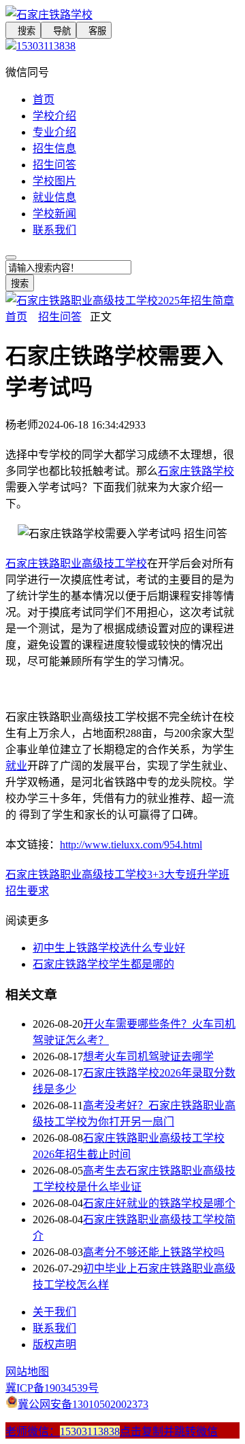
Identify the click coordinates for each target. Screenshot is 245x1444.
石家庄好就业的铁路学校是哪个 (159, 1203)
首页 (43, 99)
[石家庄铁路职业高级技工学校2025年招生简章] (119, 300)
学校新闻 (54, 213)
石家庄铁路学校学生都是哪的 (103, 964)
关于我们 (54, 1312)
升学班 (213, 874)
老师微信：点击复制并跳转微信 (111, 1431)
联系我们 (54, 230)
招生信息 (54, 148)
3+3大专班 (172, 874)
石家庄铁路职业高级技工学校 (76, 563)
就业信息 (54, 197)
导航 (58, 31)
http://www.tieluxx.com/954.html (131, 844)
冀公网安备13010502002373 (83, 1404)
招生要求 (27, 891)
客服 (94, 31)
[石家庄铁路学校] (122, 13)
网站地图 (27, 1371)
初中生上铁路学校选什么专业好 (109, 948)
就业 (16, 766)
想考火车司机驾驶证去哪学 (148, 1056)
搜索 (23, 31)
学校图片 (54, 181)
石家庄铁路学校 (196, 471)
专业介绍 (54, 132)
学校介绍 (54, 116)
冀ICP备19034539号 (52, 1388)
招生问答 (54, 164)
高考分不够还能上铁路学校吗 (154, 1252)
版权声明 (54, 1344)
